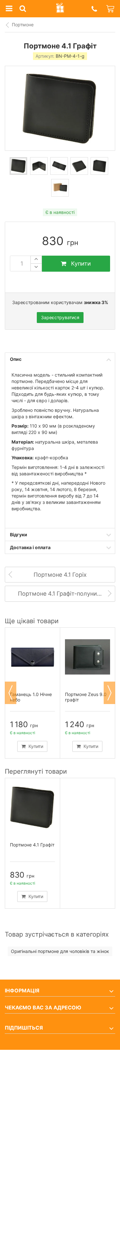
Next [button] (109, 693)
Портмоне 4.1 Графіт (32, 844)
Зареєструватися (60, 317)
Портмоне (23, 24)
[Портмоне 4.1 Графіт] (18, 165)
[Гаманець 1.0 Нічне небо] (32, 657)
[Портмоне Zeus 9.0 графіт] (87, 657)
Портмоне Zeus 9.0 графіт (86, 697)
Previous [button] (10, 693)
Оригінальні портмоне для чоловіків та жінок (60, 951)
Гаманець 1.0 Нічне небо (31, 697)
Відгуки (18, 534)
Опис (15, 359)
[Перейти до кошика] (110, 8)
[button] (94, 9)
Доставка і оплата (30, 547)
